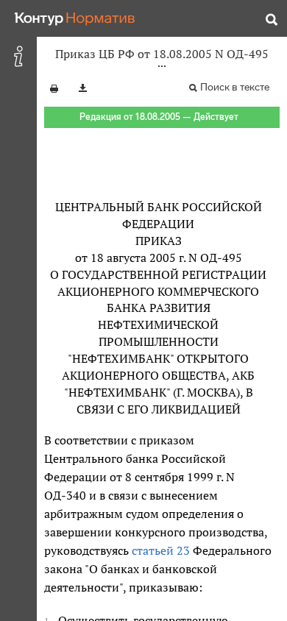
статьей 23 (161, 550)
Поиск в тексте (234, 87)
